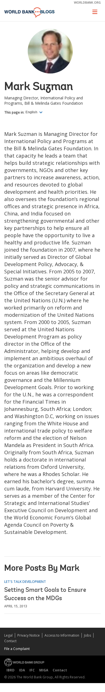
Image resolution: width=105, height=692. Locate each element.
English (31, 112)
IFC (32, 670)
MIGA (43, 670)
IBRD (10, 670)
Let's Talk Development (25, 581)
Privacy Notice (28, 635)
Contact (10, 641)
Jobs (87, 635)
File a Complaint (17, 648)
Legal (8, 635)
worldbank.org (87, 2)
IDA (22, 670)
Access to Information (62, 635)
